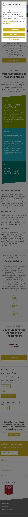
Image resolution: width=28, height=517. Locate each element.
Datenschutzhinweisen (9, 22)
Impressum (7, 23)
